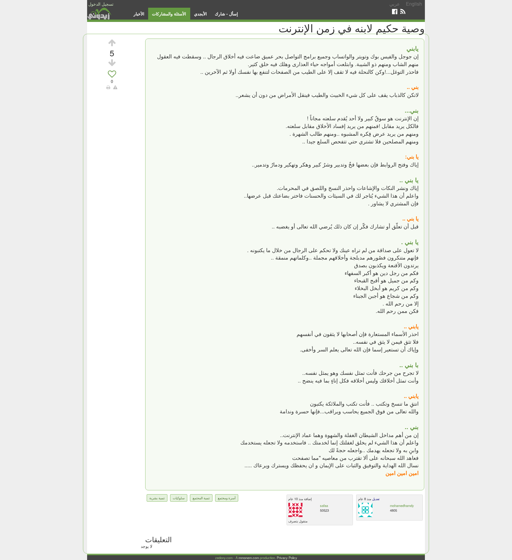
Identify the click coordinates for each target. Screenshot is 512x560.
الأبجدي (200, 14)
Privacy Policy (287, 557)
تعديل (375, 498)
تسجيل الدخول (100, 4)
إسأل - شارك (226, 14)
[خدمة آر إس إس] (402, 11)
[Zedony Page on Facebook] (394, 11)
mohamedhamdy (402, 505)
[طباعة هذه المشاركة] (108, 87)
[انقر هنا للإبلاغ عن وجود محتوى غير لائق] (115, 87)
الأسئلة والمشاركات (169, 14)
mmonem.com (249, 557)
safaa (324, 505)
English (414, 3)
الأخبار (139, 14)
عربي (394, 3)
